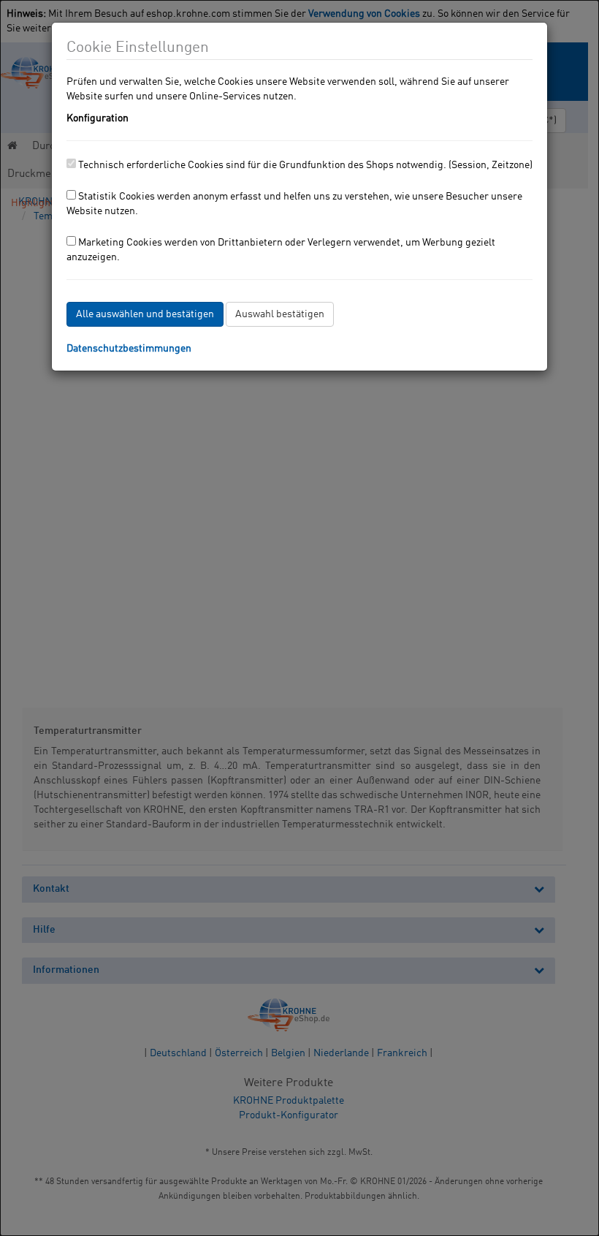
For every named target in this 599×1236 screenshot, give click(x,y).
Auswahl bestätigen (279, 314)
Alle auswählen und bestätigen (145, 314)
